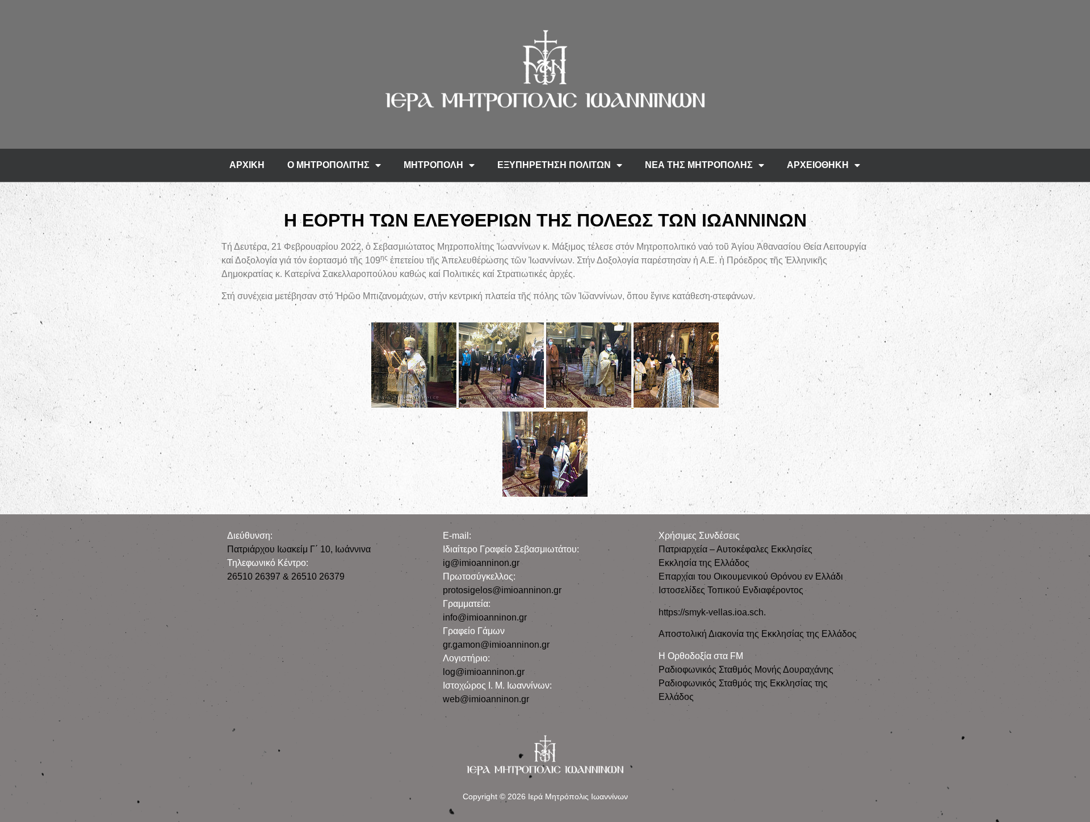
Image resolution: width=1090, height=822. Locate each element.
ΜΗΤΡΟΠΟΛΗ (433, 165)
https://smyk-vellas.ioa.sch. (712, 612)
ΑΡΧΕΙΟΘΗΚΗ (818, 165)
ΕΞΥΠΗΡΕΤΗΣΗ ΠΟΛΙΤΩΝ (554, 165)
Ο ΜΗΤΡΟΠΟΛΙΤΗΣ (328, 165)
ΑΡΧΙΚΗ (247, 165)
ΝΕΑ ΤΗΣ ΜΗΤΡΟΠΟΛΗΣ (699, 165)
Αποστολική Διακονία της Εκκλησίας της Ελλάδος (758, 634)
